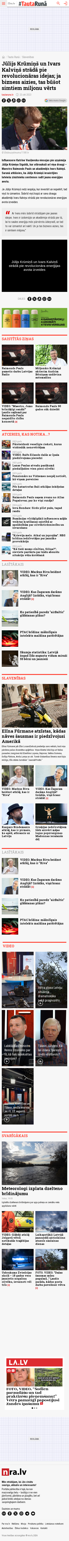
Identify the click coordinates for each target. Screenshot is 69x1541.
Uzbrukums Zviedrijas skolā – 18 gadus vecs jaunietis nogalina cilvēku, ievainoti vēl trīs (17, 1278)
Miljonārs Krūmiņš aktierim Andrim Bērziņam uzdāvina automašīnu (48, 373)
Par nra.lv (6, 1524)
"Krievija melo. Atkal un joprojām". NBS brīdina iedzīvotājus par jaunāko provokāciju (38, 538)
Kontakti (44, 1528)
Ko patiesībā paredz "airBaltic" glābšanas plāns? (42, 613)
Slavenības (28, 57)
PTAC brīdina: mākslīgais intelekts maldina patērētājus (42, 633)
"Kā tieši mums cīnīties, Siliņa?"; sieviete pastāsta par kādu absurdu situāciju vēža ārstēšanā (35, 552)
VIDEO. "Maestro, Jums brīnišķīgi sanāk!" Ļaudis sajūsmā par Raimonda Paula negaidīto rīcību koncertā (17, 413)
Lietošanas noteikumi (54, 1524)
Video (8, 946)
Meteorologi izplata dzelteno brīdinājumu (32, 1191)
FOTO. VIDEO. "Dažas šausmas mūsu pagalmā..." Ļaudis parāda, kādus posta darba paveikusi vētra (50, 1278)
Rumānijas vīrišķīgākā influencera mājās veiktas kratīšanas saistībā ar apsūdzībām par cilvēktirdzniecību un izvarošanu (39, 523)
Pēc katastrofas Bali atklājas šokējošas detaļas (38, 488)
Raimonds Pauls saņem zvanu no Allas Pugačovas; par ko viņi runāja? (38, 499)
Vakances (34, 1528)
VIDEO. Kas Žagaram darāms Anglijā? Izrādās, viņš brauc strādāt (41, 595)
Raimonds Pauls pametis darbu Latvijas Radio (17, 371)
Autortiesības (7, 1528)
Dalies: (22, 298)
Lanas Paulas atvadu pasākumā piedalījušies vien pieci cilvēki (33, 467)
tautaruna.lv (7, 94)
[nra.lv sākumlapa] (11, 3)
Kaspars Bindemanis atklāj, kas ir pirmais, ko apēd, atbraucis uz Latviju (16, 831)
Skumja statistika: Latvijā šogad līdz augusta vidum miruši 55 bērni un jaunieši (43, 655)
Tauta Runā (13, 57)
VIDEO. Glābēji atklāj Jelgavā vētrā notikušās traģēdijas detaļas (15, 1239)
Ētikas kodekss (21, 1528)
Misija (23, 1524)
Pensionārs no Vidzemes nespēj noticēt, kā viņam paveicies (39, 477)
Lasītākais (13, 564)
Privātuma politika (35, 1524)
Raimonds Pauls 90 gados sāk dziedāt (48, 407)
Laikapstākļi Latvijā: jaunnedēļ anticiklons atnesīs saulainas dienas (50, 1239)
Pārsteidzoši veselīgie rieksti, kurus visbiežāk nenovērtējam (37, 446)
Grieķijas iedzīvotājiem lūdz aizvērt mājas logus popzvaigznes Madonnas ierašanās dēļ (51, 833)
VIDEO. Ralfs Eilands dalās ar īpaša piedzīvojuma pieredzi (35, 456)
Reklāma (15, 1524)
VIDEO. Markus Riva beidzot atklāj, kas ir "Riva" (40, 573)
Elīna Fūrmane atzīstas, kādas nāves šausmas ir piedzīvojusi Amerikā (34, 736)
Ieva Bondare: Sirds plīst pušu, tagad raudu (37, 509)
